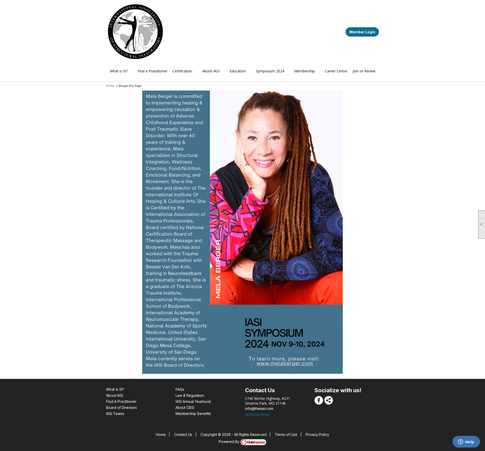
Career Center (336, 71)
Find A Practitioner (121, 401)
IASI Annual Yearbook (193, 401)
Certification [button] (182, 71)
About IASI (114, 395)
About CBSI (185, 407)
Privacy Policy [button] (317, 434)
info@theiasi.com (259, 408)
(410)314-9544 (257, 414)
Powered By (229, 441)
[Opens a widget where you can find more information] (466, 442)
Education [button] (238, 71)
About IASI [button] (211, 71)
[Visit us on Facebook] (318, 400)
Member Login (362, 32)
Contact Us (183, 434)
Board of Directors (121, 407)
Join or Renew (364, 71)
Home (110, 86)
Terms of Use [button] (286, 434)
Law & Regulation (190, 395)
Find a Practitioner (152, 71)
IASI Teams (115, 413)
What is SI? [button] (119, 71)
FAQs (180, 389)
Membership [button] (304, 71)
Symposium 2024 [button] (270, 71)
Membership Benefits (193, 413)
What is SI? (115, 389)
